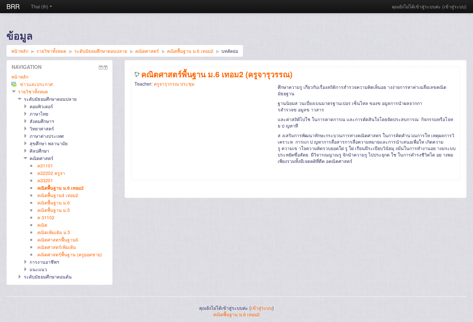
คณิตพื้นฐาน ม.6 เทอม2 (236, 314)
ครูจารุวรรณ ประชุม (174, 83)
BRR (13, 6)
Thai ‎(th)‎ (39, 6)
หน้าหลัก (19, 76)
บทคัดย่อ (229, 51)
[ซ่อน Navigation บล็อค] (101, 68)
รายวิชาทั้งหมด (33, 91)
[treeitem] (59, 76)
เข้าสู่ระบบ (454, 6)
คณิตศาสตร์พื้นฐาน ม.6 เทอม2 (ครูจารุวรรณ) (216, 74)
